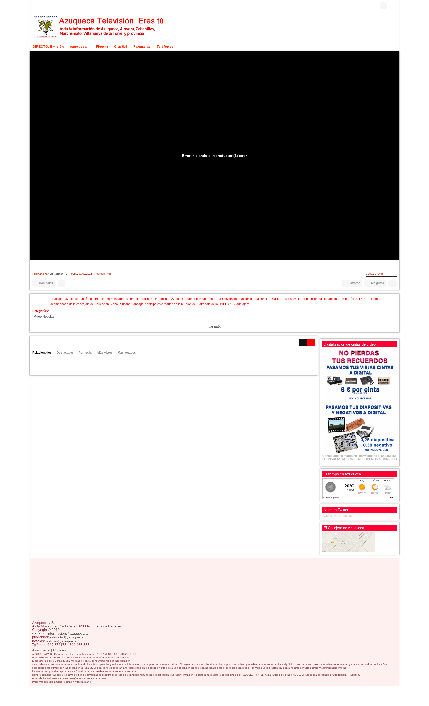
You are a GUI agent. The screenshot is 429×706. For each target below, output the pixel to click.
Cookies (59, 650)
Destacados (65, 352)
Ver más (214, 327)
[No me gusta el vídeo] (392, 283)
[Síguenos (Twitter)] (41, 5)
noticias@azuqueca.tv (63, 641)
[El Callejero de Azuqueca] (348, 542)
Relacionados (42, 352)
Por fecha (85, 352)
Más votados (127, 352)
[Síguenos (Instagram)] (49, 5)
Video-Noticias (44, 316)
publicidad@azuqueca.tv (68, 637)
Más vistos (105, 352)
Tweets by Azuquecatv (337, 516)
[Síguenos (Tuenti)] (56, 5)
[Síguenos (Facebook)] (34, 5)
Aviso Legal (41, 650)
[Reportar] (61, 283)
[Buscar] (393, 5)
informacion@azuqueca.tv (67, 633)
